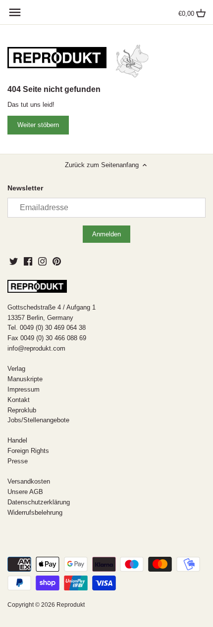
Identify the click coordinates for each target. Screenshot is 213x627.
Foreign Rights (28, 450)
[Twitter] (13, 261)
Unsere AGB (25, 491)
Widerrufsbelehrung (34, 512)
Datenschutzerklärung (38, 502)
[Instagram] (42, 261)
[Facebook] (28, 261)
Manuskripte (25, 379)
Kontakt (18, 399)
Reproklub (21, 410)
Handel (17, 440)
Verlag (16, 368)
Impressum (23, 389)
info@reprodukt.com (36, 348)
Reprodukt (70, 604)
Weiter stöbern (38, 125)
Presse (17, 461)
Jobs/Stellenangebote (38, 420)
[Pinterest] (57, 261)
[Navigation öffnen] (14, 12)
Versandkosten (28, 481)
